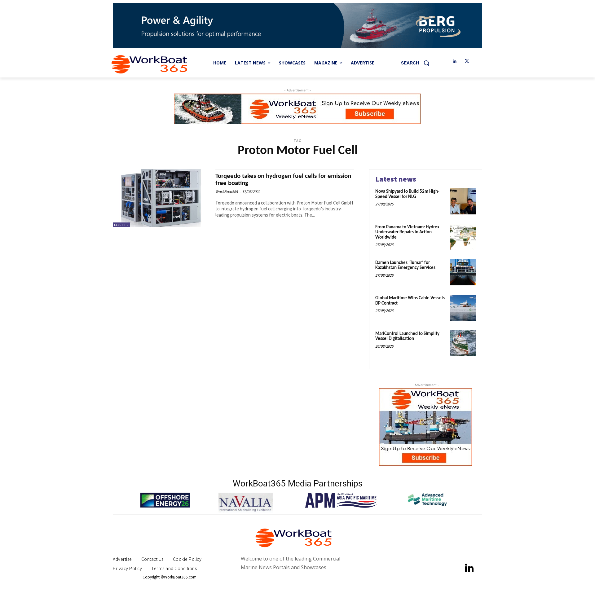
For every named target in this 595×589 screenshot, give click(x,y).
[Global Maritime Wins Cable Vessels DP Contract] (463, 308)
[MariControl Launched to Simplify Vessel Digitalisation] (463, 343)
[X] (466, 61)
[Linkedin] (454, 61)
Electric (121, 225)
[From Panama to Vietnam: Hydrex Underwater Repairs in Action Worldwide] (463, 237)
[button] (417, 62)
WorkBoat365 (226, 191)
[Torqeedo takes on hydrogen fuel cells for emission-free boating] (161, 198)
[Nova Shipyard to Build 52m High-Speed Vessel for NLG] (463, 201)
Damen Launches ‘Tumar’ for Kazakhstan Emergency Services (405, 265)
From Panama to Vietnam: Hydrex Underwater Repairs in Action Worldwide (407, 232)
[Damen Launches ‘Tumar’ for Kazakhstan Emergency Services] (463, 272)
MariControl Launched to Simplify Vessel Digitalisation (407, 336)
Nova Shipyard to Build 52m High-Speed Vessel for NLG (407, 194)
